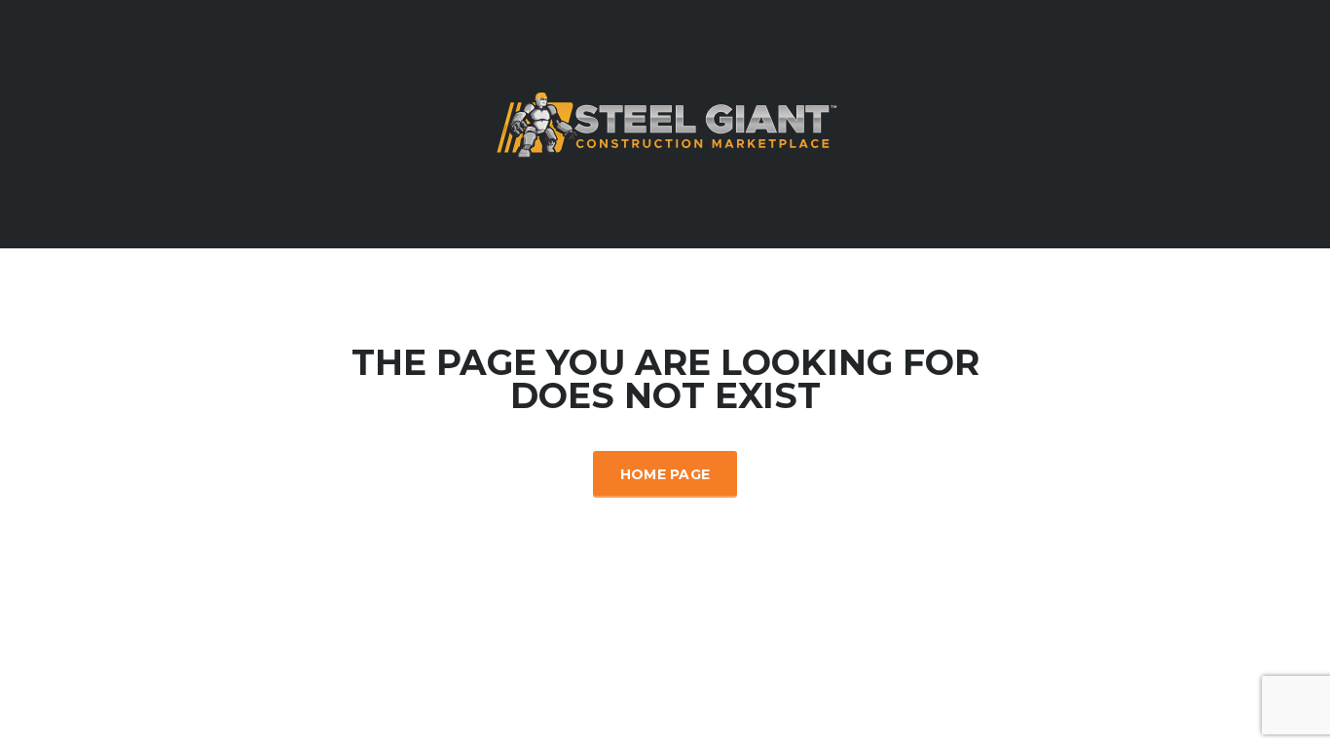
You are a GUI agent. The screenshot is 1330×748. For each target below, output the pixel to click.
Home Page (665, 474)
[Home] (665, 122)
